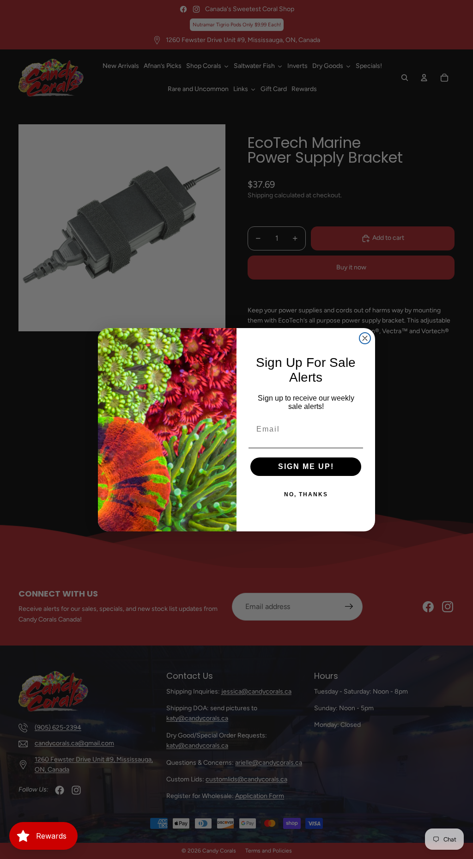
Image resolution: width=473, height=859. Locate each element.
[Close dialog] (364, 338)
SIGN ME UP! (306, 466)
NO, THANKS (306, 494)
